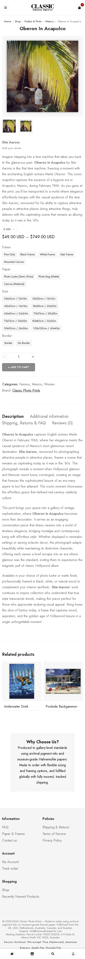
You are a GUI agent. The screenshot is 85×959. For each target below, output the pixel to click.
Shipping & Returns (55, 827)
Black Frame (27, 254)
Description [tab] (13, 416)
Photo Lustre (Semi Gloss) (18, 276)
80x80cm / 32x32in (44, 321)
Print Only (9, 254)
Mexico (49, 21)
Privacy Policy (52, 840)
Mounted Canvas (14, 262)
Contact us (9, 840)
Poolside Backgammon (61, 706)
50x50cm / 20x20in (45, 306)
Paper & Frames (13, 833)
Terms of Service (54, 833)
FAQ (5, 827)
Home (7, 21)
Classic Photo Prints (26, 390)
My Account (10, 862)
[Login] (73, 953)
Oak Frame (66, 254)
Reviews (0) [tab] (62, 423)
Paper (6, 269)
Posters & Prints (33, 21)
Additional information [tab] (49, 416)
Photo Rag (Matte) (49, 276)
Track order (10, 868)
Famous (24, 384)
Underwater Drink (16, 706)
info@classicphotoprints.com (46, 931)
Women (49, 384)
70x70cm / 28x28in (45, 313)
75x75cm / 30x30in (15, 321)
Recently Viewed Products (20, 896)
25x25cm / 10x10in (15, 299)
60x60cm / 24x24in (16, 313)
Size (5, 291)
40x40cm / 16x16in (15, 306)
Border (7, 336)
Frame (6, 247)
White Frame (47, 254)
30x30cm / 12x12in (43, 299)
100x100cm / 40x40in (46, 328)
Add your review (11, 148)
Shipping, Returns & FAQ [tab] (24, 423)
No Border (24, 343)
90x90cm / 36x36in (16, 328)
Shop (18, 21)
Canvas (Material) (14, 284)
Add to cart (20, 367)
